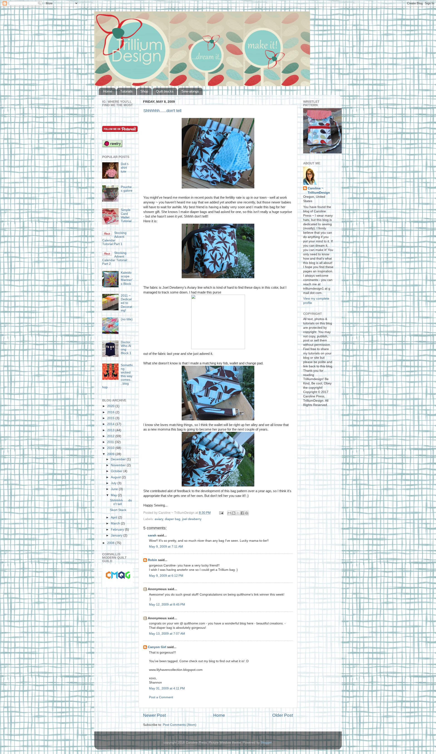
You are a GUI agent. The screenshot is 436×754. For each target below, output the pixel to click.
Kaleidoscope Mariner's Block (127, 278)
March (116, 523)
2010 (111, 448)
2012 (111, 436)
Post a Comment (161, 697)
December (119, 459)
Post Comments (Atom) (179, 724)
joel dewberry (191, 519)
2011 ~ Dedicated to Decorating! (126, 303)
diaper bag (172, 519)
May (114, 495)
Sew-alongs (190, 91)
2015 (111, 418)
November (119, 465)
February (118, 529)
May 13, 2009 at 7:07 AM (167, 633)
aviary (159, 519)
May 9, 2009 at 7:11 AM (166, 546)
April (114, 517)
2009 (111, 454)
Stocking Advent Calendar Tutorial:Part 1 (114, 238)
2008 (111, 543)
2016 (111, 412)
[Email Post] (221, 512)
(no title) (127, 319)
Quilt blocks (164, 91)
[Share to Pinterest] (246, 513)
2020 (111, 406)
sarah (152, 535)
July (114, 483)
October (117, 471)
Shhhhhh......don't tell (162, 110)
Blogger (266, 742)
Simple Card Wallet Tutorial (126, 215)
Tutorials (126, 91)
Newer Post (154, 715)
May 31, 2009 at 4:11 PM (167, 688)
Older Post (282, 715)
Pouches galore (126, 188)
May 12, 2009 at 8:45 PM (167, 604)
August (116, 477)
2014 (111, 424)
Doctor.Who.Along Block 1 (126, 348)
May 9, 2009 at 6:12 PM (166, 575)
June (115, 489)
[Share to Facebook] (242, 513)
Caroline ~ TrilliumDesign (319, 190)
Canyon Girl (157, 647)
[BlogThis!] (233, 513)
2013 (111, 430)
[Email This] (229, 513)
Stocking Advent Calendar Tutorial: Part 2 (115, 258)
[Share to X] (238, 513)
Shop (144, 91)
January (117, 535)
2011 (111, 442)
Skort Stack (118, 510)
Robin (152, 560)
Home (107, 91)
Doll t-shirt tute (125, 167)
